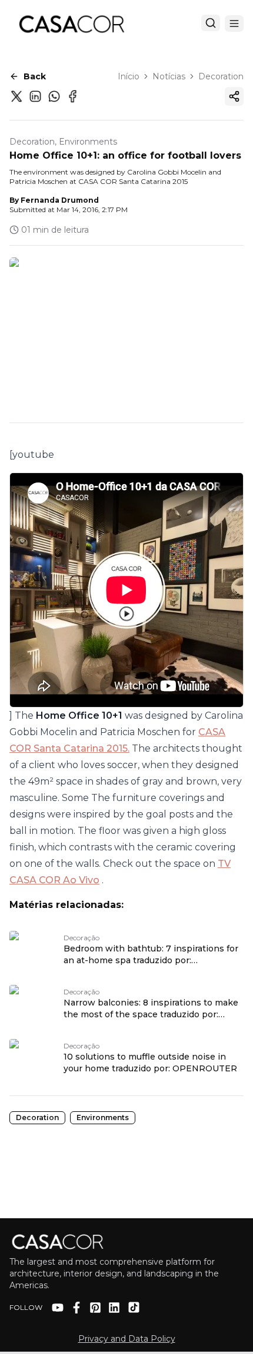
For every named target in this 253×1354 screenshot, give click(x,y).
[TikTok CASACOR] (134, 1307)
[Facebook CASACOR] (76, 1307)
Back (35, 76)
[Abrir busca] (210, 23)
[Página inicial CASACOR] (71, 23)
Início (128, 76)
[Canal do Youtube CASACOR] (58, 1307)
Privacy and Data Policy (126, 1338)
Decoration (221, 76)
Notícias (168, 76)
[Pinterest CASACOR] (95, 1307)
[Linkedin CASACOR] (114, 1307)
